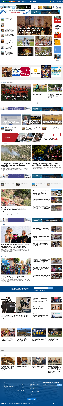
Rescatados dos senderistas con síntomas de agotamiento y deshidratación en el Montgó (15, 209)
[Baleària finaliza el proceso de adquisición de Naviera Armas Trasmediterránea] (56, 315)
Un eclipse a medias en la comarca (10, 184)
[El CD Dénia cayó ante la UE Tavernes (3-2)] (40, 88)
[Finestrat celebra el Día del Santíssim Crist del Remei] (43, 41)
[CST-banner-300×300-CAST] (57, 49)
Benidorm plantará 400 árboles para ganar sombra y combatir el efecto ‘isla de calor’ (9, 19)
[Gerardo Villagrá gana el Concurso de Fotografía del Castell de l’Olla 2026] (25, 51)
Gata (22, 384)
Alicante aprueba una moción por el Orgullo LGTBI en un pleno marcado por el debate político (33, 128)
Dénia (18, 384)
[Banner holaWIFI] (45, 11)
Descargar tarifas (32, 399)
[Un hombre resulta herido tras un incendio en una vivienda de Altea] (56, 200)
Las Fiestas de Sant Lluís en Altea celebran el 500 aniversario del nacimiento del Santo (9, 36)
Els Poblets (23, 390)
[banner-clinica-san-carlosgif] (15, 108)
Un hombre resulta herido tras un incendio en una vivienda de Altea (41, 200)
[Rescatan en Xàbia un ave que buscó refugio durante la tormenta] (2, 25)
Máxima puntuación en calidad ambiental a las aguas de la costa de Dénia (41, 184)
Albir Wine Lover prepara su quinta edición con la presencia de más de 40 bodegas (9, 42)
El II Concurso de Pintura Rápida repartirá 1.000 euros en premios (41, 229)
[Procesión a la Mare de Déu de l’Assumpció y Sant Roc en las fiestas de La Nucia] (56, 268)
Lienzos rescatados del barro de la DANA (41, 237)
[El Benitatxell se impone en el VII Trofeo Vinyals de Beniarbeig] (55, 332)
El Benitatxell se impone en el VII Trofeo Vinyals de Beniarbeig (54, 339)
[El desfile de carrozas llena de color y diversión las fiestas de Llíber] (16, 266)
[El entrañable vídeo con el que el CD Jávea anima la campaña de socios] (8, 332)
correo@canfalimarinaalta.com (7, 386)
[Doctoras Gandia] (25, 72)
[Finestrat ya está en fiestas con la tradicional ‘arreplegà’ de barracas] (2, 30)
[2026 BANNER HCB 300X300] (56, 72)
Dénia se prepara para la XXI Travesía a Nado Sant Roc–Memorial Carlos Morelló (9, 53)
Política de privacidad (30, 403)
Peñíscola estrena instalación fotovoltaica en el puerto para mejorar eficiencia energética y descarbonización (12, 129)
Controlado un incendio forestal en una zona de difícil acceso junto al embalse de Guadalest (15, 165)
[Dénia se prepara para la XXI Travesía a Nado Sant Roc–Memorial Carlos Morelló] (2, 53)
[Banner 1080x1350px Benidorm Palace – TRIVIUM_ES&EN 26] (46, 71)
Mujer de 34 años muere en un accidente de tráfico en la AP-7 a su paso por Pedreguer (55, 102)
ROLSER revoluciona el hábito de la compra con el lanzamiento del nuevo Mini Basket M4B (15, 316)
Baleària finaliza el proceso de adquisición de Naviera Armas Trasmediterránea (40, 315)
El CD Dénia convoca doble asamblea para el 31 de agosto (39, 339)
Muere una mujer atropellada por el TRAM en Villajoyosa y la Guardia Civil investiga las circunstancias (41, 192)
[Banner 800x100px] (15, 11)
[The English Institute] (57, 27)
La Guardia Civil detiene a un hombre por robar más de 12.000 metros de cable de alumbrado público (41, 208)
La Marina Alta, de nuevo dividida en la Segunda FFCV (9, 47)
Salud (31, 392)
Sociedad (32, 388)
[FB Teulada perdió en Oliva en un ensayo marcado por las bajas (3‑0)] (16, 92)
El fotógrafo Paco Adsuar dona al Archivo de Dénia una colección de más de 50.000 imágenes (56, 184)
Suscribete (59, 384)
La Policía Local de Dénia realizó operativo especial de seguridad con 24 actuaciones (46, 164)
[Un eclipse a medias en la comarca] (2, 184)
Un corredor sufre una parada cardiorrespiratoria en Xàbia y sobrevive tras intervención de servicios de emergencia (39, 102)
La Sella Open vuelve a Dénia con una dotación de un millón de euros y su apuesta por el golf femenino (55, 95)
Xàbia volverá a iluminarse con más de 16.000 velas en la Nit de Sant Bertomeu (41, 244)
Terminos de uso (25, 403)
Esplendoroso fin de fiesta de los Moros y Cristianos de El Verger (41, 276)
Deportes (38, 384)
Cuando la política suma (23, 366)
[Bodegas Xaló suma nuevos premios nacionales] (56, 307)
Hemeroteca (39, 393)
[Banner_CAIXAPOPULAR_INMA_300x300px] (7, 72)
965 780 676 (6, 385)
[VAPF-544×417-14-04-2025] (57, 56)
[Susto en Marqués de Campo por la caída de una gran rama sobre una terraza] (43, 51)
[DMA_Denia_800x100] (15, 7)
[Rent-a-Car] (57, 34)
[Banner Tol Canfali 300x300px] (57, 19)
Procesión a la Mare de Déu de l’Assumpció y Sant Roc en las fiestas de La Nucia (41, 268)
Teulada (18, 390)
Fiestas (38, 387)
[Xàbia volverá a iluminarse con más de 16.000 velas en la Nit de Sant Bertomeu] (56, 244)
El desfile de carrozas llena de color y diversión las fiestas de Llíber (13, 277)
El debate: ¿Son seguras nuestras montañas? (38, 367)
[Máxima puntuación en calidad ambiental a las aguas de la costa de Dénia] (33, 184)
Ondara (22, 387)
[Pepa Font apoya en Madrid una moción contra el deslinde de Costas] (44, 128)
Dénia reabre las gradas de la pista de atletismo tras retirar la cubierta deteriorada (23, 339)
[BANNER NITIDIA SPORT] (36, 72)
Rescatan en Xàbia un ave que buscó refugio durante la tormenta (9, 25)
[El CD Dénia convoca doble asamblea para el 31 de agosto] (39, 332)
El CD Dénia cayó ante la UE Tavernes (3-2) (39, 93)
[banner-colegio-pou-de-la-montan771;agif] (16, 72)
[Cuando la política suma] (24, 361)
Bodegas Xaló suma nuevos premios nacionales (40, 307)
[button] (0, 1)
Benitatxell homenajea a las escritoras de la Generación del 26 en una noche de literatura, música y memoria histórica (15, 246)
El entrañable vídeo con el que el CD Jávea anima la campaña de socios (7, 339)
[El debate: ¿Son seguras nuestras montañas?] (39, 361)
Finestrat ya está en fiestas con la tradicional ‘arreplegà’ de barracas (10, 30)
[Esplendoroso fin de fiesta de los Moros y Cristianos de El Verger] (56, 276)
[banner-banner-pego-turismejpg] (46, 7)
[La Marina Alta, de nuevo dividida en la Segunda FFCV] (2, 47)
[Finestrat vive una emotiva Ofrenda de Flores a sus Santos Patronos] (34, 25)
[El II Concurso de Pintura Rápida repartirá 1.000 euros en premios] (56, 229)
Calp (17, 387)
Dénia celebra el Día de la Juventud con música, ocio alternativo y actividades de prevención (26, 184)
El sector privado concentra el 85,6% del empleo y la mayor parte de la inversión (40, 300)
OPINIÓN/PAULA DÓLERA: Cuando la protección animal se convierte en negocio (7, 368)
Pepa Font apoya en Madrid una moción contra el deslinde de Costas (53, 128)
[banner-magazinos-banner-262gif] (57, 42)
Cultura (31, 394)
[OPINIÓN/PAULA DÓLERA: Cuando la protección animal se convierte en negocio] (8, 361)
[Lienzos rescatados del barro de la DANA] (56, 237)
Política (31, 387)
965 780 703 (5, 384)
